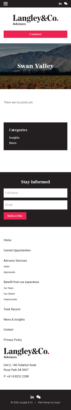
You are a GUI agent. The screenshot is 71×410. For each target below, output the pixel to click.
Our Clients (9, 293)
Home (7, 240)
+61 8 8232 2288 (18, 376)
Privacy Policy (13, 340)
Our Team (8, 288)
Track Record (12, 309)
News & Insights (14, 319)
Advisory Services (15, 260)
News (13, 143)
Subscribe (15, 216)
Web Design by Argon (49, 402)
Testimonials (10, 299)
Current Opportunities (17, 250)
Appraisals (9, 272)
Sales (6, 266)
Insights (14, 137)
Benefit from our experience (21, 282)
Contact (35, 34)
